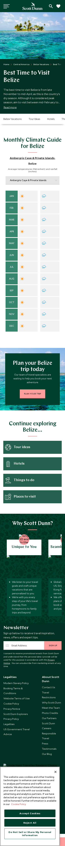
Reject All (29, 822)
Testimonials (49, 748)
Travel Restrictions (49, 695)
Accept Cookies (29, 813)
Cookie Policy (11, 703)
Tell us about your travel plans (51, 6)
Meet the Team (51, 707)
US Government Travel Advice (16, 732)
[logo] (32, 6)
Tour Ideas (34, 118)
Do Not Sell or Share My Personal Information (29, 834)
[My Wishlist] (58, 8)
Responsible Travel (49, 736)
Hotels (51, 118)
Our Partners (49, 718)
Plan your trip (32, 393)
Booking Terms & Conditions (13, 691)
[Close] (55, 772)
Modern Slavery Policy (16, 683)
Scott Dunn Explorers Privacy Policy (15, 716)
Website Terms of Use (16, 698)
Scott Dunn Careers (48, 726)
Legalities (9, 724)
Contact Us (48, 687)
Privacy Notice (11, 708)
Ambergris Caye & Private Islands (32, 158)
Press (45, 743)
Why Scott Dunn (51, 702)
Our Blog (47, 754)
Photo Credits (50, 713)
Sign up (53, 645)
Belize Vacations (12, 118)
